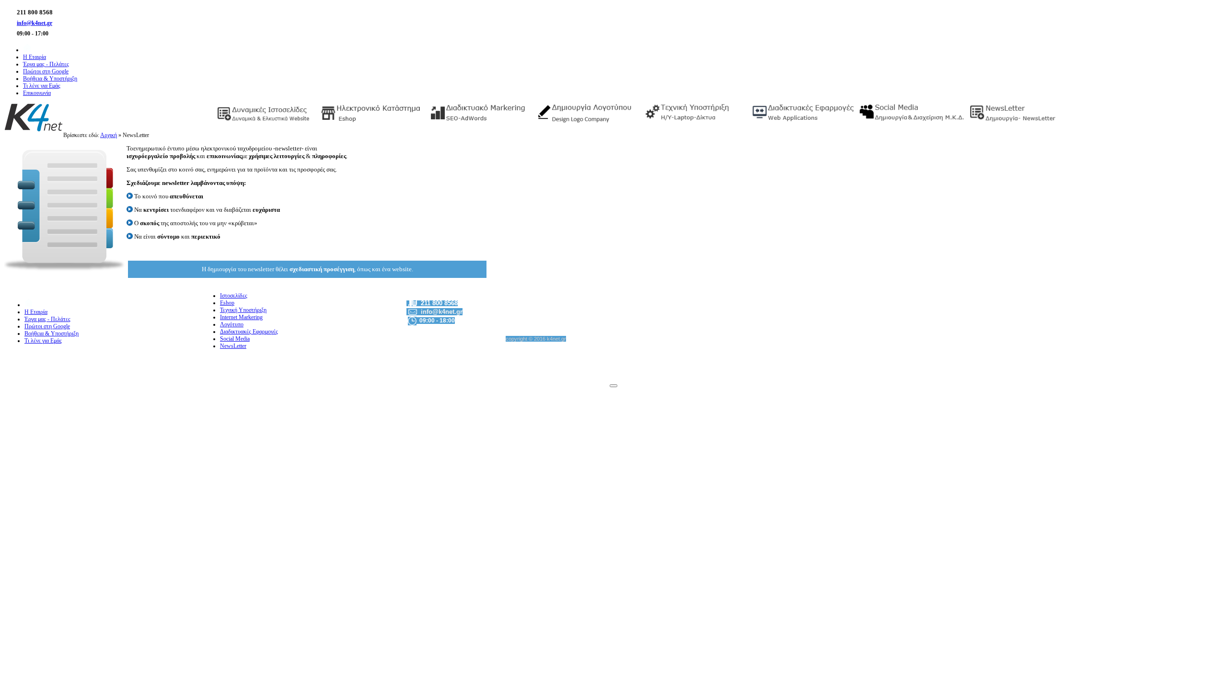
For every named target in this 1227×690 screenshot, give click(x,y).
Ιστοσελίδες (233, 295)
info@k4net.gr (34, 23)
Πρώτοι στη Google (47, 326)
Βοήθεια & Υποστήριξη (51, 333)
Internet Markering (241, 317)
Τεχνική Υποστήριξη (243, 310)
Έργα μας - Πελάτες (47, 319)
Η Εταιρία (35, 312)
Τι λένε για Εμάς (43, 340)
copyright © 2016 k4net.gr (536, 339)
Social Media (235, 338)
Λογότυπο (231, 324)
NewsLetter (233, 346)
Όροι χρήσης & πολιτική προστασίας (1181, 366)
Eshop (227, 302)
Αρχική (108, 135)
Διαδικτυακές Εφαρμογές (249, 331)
